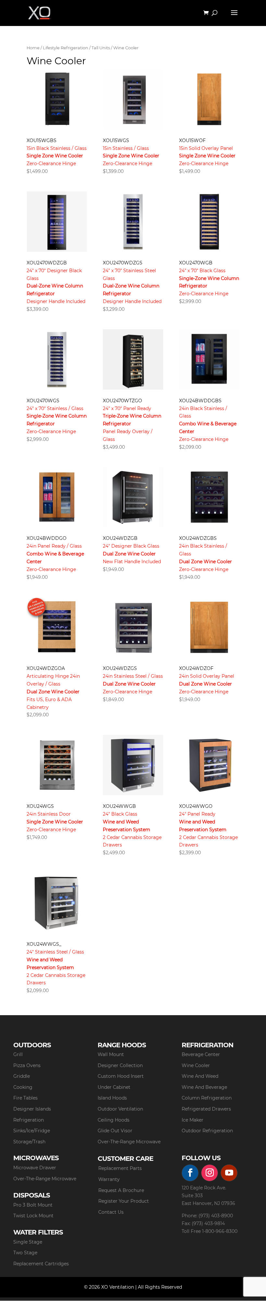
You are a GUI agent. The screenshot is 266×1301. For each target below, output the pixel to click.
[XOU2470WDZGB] (57, 221)
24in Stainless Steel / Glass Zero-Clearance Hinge (133, 683)
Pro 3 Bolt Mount (33, 1205)
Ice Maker (192, 1120)
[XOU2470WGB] (209, 221)
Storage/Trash (29, 1142)
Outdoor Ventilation (120, 1109)
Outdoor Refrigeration (207, 1131)
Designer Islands (32, 1109)
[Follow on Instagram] (209, 1172)
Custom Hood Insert (121, 1076)
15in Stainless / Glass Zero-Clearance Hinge (131, 156)
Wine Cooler (196, 1065)
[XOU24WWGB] (133, 765)
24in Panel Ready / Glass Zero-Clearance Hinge (55, 557)
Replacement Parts (120, 1168)
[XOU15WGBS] (57, 99)
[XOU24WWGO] (209, 765)
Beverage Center (201, 1054)
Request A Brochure (121, 1190)
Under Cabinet (114, 1087)
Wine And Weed (200, 1076)
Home (33, 47)
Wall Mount (111, 1054)
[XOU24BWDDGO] (57, 497)
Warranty (109, 1179)
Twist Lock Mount (33, 1216)
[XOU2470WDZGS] (133, 221)
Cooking (22, 1087)
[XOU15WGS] (133, 99)
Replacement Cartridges (41, 1264)
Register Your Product (123, 1201)
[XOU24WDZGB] (133, 497)
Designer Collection (120, 1065)
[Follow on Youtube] (229, 1172)
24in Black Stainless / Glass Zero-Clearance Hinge (207, 424)
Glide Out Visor (115, 1131)
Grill (18, 1054)
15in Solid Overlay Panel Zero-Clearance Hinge (207, 156)
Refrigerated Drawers (206, 1109)
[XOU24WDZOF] (209, 627)
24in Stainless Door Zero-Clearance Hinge (55, 821)
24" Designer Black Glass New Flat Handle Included (132, 553)
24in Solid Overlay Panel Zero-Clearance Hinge (206, 683)
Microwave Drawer (34, 1168)
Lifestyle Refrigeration (65, 47)
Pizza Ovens (27, 1065)
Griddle (21, 1076)
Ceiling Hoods (113, 1120)
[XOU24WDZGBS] (209, 497)
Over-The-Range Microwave (129, 1142)
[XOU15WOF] (209, 99)
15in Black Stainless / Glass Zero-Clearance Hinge (57, 156)
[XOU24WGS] (57, 765)
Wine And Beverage (204, 1087)
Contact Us (111, 1212)
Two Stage (25, 1253)
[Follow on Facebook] (190, 1172)
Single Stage (27, 1242)
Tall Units (100, 47)
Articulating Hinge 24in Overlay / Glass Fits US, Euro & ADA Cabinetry (53, 691)
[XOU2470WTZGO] (133, 359)
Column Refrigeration (207, 1098)
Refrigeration (28, 1120)
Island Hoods (112, 1098)
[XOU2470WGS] (57, 359)
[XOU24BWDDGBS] (209, 359)
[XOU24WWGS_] (57, 903)
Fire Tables (25, 1098)
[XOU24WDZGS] (133, 627)
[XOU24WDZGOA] (57, 627)
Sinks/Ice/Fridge (31, 1131)
